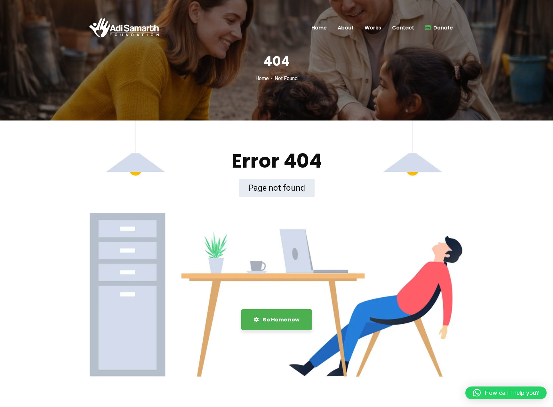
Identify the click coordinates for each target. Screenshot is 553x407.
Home (262, 78)
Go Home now (280, 319)
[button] (506, 392)
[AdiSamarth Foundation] (126, 27)
